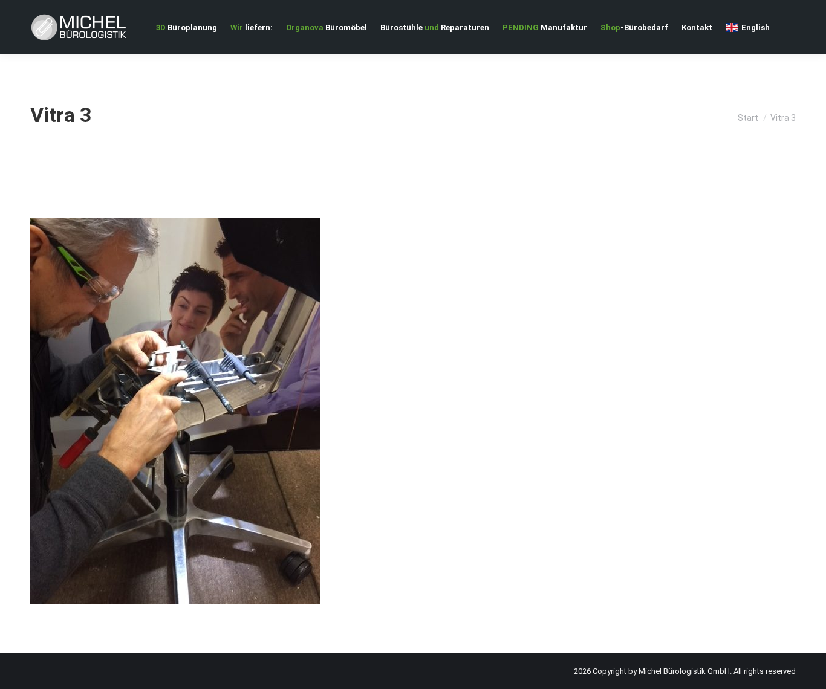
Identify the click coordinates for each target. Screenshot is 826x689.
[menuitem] (186, 27)
